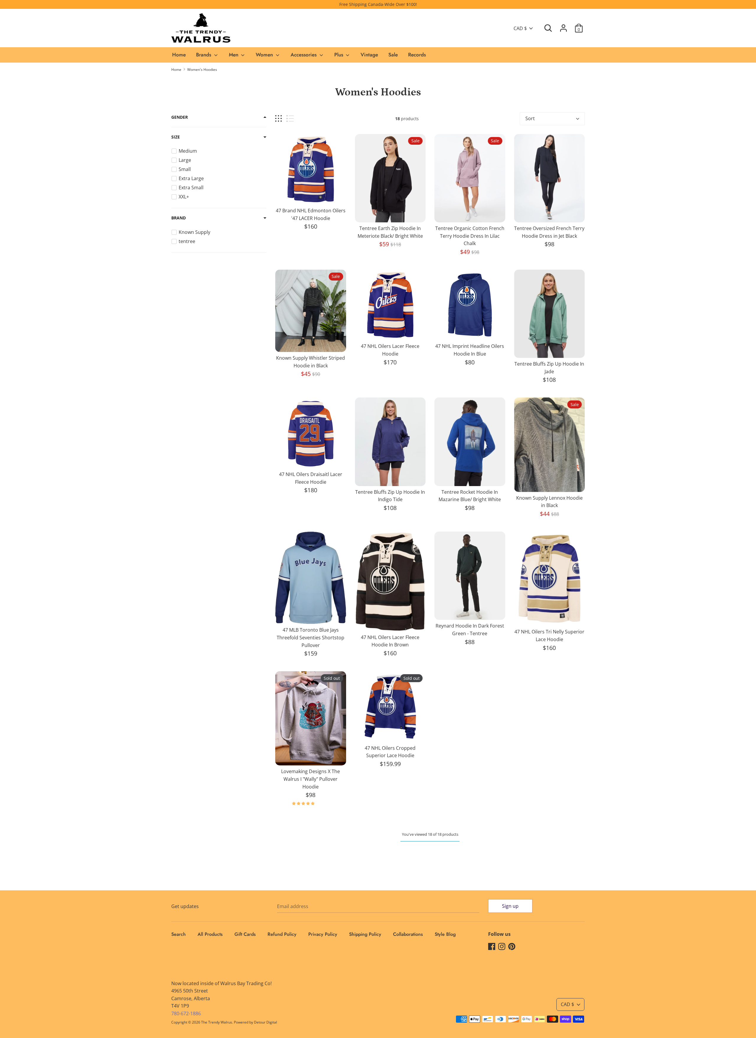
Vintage (369, 54)
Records (417, 54)
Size (175, 137)
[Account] (563, 25)
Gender (179, 117)
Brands (204, 54)
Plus (339, 54)
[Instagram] (501, 946)
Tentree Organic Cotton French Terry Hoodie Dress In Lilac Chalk (469, 236)
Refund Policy (282, 934)
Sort (530, 118)
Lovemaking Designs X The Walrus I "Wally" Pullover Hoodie (310, 779)
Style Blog (445, 934)
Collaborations (408, 934)
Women (265, 54)
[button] (303, 803)
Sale (393, 54)
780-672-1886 (186, 1013)
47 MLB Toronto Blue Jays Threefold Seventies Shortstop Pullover (310, 637)
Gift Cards (245, 934)
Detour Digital (265, 1022)
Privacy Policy (322, 934)
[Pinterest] (511, 946)
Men (234, 54)
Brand (178, 218)
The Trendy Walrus (216, 1022)
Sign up (510, 906)
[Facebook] (491, 946)
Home (179, 54)
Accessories (304, 54)
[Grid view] (278, 118)
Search (178, 934)
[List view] (290, 118)
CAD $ (520, 28)
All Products (210, 934)
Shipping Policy (365, 934)
